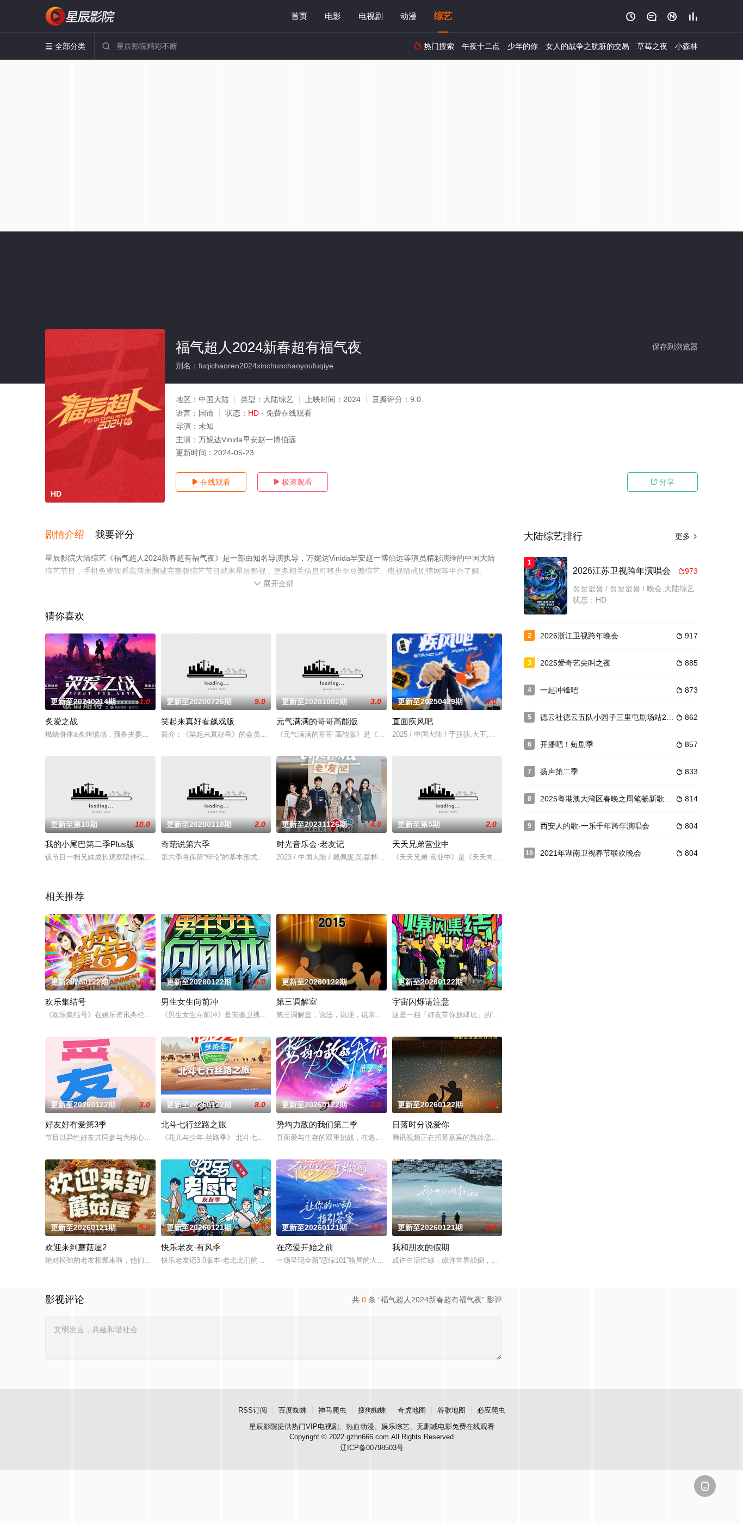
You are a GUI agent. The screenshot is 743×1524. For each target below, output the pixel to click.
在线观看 (211, 482)
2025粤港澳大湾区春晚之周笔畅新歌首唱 (609, 798)
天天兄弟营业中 (420, 844)
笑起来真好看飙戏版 (197, 721)
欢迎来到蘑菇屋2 (76, 1247)
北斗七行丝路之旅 (193, 1124)
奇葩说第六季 (185, 844)
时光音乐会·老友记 (310, 844)
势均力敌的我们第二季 (317, 1124)
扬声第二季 (559, 771)
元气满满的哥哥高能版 (317, 721)
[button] (70, 535)
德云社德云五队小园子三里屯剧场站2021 (609, 717)
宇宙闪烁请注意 (420, 1001)
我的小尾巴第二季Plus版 (89, 844)
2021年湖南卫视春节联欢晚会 (590, 853)
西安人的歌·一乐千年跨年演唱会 (594, 825)
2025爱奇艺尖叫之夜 (575, 662)
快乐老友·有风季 (191, 1247)
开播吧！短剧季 (566, 744)
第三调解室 (296, 1001)
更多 (686, 536)
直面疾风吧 (412, 721)
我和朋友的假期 (420, 1247)
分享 (662, 482)
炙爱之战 (61, 721)
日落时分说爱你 (420, 1124)
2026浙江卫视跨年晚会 (579, 635)
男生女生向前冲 (189, 1001)
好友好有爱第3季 (76, 1124)
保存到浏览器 (675, 346)
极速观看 (292, 482)
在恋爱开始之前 (304, 1247)
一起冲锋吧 (559, 690)
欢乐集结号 (65, 1001)
